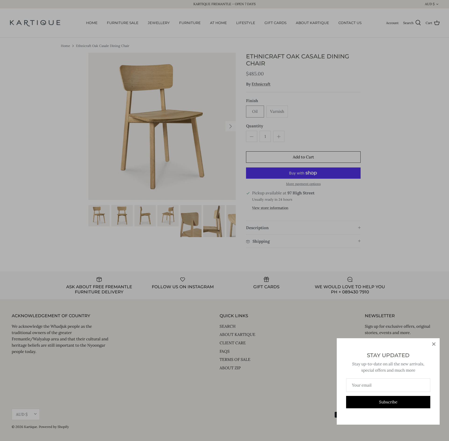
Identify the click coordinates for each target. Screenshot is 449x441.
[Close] (434, 344)
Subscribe (388, 402)
